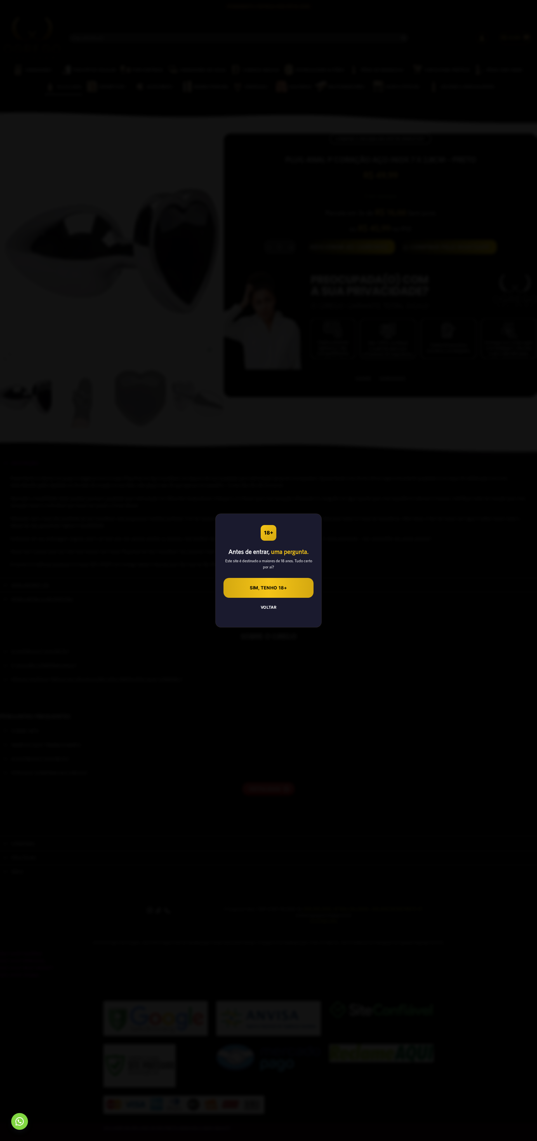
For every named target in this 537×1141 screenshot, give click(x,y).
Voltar (269, 607)
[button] (19, 1121)
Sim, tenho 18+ (268, 588)
